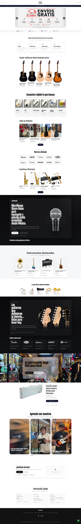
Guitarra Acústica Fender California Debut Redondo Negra (31, 83)
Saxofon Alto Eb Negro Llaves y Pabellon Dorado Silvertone (45, 186)
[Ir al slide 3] (39, 28)
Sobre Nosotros (52, 512)
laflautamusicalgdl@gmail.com (38, 499)
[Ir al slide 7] (42, 28)
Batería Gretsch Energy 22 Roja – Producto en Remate (23, 139)
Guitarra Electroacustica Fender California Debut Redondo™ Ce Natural (39, 84)
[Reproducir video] (19, 436)
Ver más (32, 455)
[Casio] (49, 162)
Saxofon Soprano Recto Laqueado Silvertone (55, 186)
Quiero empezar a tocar (29, 372)
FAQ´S (49, 512)
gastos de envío (54, 397)
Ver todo (40, 144)
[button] (2, 2)
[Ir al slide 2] (38, 28)
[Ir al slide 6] (41, 28)
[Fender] (32, 162)
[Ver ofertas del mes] (40, 17)
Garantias (45, 512)
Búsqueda (24, 512)
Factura (57, 512)
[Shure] (40, 162)
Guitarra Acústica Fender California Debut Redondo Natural (48, 83)
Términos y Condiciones (30, 512)
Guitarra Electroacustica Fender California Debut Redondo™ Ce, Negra (22, 84)
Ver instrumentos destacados (39, 372)
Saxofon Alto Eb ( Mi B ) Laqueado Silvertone (23, 186)
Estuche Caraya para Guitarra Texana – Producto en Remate (46, 139)
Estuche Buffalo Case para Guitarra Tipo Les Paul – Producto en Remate (34, 139)
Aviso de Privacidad (37, 512)
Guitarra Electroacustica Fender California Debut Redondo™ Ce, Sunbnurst (56, 85)
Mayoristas (42, 512)
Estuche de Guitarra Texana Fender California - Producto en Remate (55, 139)
